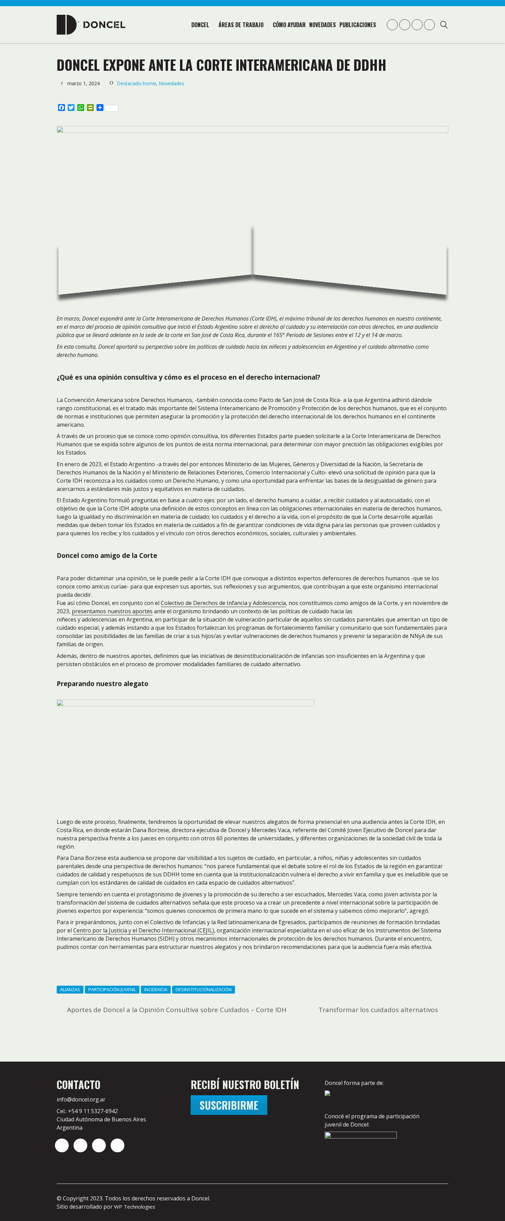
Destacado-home (136, 83)
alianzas (70, 989)
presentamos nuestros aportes (112, 611)
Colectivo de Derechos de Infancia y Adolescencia (223, 603)
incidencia (155, 989)
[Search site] (444, 25)
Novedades (171, 83)
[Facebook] (117, 1145)
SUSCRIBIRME (229, 1105)
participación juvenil (112, 989)
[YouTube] (99, 1145)
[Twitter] (80, 1145)
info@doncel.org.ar (81, 1099)
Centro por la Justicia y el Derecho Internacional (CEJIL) (143, 930)
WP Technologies (134, 1206)
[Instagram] (62, 1145)
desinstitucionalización (204, 989)
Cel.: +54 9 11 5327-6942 (87, 1111)
